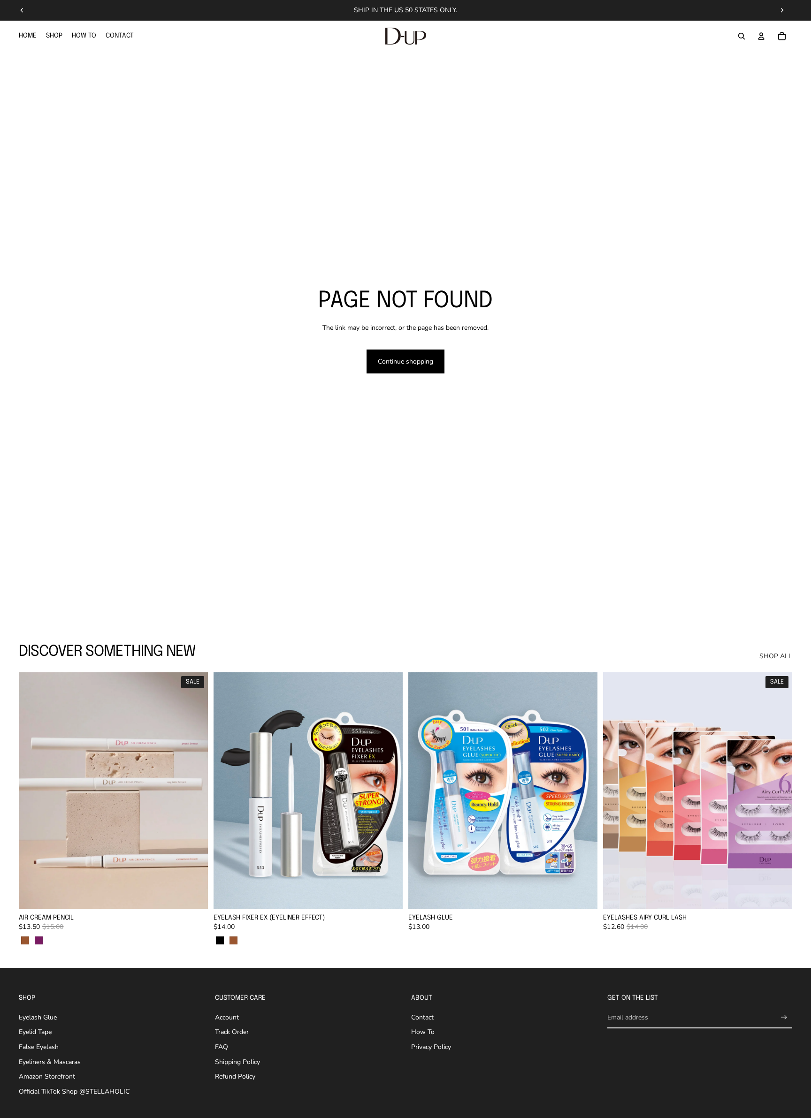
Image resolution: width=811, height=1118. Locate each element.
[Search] (741, 36)
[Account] (761, 36)
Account (227, 1017)
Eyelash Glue (38, 1017)
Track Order (232, 1031)
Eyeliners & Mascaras (50, 1061)
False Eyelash (39, 1046)
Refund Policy (235, 1076)
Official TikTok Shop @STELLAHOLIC (74, 1091)
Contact (422, 1017)
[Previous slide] (22, 10)
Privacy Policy (431, 1046)
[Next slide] (782, 10)
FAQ (221, 1046)
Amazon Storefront (47, 1076)
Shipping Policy (237, 1061)
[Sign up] (784, 1017)
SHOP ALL (775, 656)
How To (423, 1031)
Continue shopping (405, 361)
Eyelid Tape (35, 1031)
